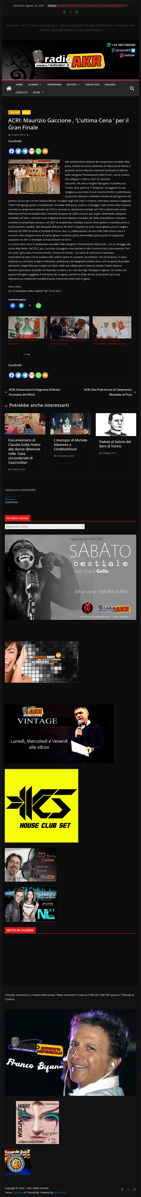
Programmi (54, 84)
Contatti (22, 92)
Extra (36, 92)
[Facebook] (12, 149)
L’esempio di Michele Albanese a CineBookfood (70, 444)
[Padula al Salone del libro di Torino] (116, 415)
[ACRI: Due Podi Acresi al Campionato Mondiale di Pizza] (112, 327)
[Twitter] (18, 149)
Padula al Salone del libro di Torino (115, 443)
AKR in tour (92, 84)
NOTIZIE (71, 84)
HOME (19, 84)
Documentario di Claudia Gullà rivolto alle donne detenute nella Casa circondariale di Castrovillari (24, 451)
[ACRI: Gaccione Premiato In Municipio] (27, 327)
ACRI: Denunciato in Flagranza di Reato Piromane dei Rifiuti (34, 392)
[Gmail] (32, 149)
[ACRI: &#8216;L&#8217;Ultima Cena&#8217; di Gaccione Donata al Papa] (70, 327)
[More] (45, 149)
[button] (40, 84)
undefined (10, 497)
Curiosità (14, 112)
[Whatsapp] (38, 149)
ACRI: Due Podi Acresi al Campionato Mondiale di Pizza (110, 341)
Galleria (110, 84)
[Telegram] (25, 149)
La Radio (33, 84)
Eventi (26, 112)
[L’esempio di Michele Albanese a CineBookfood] (70, 415)
